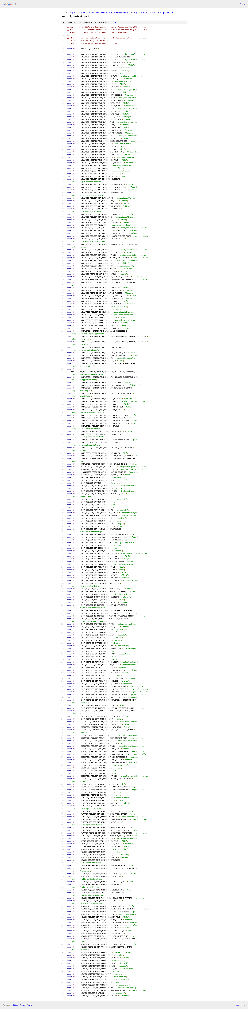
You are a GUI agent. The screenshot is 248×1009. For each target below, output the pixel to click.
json (243, 1005)
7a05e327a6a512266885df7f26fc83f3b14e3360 (102, 12)
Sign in (242, 4)
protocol (168, 12)
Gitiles (15, 1005)
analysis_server (147, 12)
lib (159, 12)
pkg (135, 12)
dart (63, 12)
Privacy (23, 1005)
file (114, 22)
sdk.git (71, 12)
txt (237, 1005)
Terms (30, 1005)
